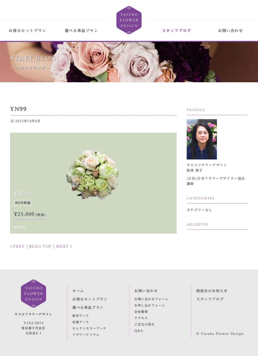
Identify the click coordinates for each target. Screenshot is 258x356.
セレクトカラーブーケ (89, 328)
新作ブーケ (80, 315)
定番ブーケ (80, 321)
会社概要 (141, 311)
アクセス (141, 317)
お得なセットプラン (27, 31)
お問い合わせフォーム (151, 298)
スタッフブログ (176, 31)
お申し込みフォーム (149, 305)
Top (248, 346)
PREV (18, 246)
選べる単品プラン (81, 31)
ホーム (78, 291)
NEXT (63, 246)
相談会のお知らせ (212, 291)
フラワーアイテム (86, 334)
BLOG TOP (40, 246)
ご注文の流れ (144, 324)
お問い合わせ (230, 31)
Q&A (138, 330)
